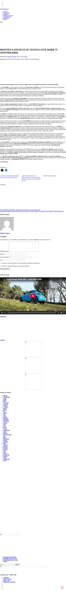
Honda (5, 417)
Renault (5, 449)
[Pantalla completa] (64, 313)
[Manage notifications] (62, 587)
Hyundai (5, 418)
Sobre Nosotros (7, 579)
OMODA (5, 442)
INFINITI (6, 420)
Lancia (5, 429)
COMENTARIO (4, 251)
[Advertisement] (29, 35)
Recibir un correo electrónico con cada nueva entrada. (15, 266)
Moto (25, 56)
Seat (4, 452)
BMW (5, 400)
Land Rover (6, 430)
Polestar (5, 446)
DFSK (5, 410)
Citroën (5, 405)
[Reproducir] (2, 313)
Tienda (5, 19)
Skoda (5, 453)
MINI (4, 437)
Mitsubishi (6, 439)
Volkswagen (6, 459)
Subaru (5, 456)
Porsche (5, 447)
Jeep (4, 424)
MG (4, 436)
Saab (4, 450)
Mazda (5, 433)
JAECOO (6, 421)
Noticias (5, 11)
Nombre (2, 254)
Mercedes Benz (7, 434)
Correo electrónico (5, 257)
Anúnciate (6, 577)
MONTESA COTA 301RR (50, 176)
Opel (4, 443)
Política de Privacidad (9, 582)
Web (1, 260)
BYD (4, 401)
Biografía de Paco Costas (10, 558)
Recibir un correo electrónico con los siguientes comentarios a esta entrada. (21, 263)
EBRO (5, 413)
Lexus (5, 431)
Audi (4, 398)
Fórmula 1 (5, 14)
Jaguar (5, 423)
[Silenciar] (61, 313)
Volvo (4, 460)
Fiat (4, 414)
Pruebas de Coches (8, 15)
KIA (4, 426)
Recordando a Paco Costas (10, 560)
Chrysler (5, 404)
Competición (6, 13)
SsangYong (6, 455)
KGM (4, 427)
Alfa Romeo (6, 397)
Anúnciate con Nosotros (9, 557)
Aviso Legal (6, 580)
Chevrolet (6, 403)
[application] (33, 295)
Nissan (5, 440)
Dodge (5, 408)
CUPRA (5, 407)
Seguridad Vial (7, 16)
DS (4, 411)
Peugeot (5, 444)
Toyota (5, 457)
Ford (4, 416)
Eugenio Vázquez (11, 56)
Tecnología (6, 18)
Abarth (5, 395)
